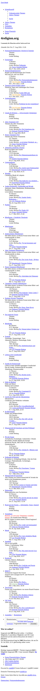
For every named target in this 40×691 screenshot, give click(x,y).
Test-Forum (8, 587)
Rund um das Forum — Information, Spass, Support (22, 505)
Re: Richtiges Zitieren (26, 595)
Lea (13, 538)
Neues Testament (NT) (12, 135)
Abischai (15, 584)
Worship (7, 173)
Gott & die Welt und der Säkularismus (17, 397)
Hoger (14, 212)
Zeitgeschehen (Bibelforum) (14, 234)
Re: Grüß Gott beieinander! (28, 525)
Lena (13, 499)
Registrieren (18, 615)
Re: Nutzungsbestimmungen (28, 80)
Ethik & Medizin (10, 382)
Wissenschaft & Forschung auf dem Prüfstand (19, 428)
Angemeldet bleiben (20, 624)
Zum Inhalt (4, 2)
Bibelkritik (8, 323)
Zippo (14, 144)
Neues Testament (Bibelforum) (15, 267)
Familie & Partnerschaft (12, 364)
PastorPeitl (15, 183)
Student (14, 159)
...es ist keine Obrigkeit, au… (28, 142)
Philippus (15, 309)
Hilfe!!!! (7, 571)
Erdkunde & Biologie (12, 457)
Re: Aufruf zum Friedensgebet (29, 168)
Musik (7, 530)
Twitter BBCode (24, 93)
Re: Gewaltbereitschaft (26, 406)
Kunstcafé (8, 558)
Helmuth (15, 131)
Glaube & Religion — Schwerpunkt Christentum (21, 113)
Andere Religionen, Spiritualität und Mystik (19, 186)
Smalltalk (8, 541)
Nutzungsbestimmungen (13, 71)
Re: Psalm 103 (24, 210)
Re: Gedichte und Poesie (27, 565)
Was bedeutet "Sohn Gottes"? (28, 293)
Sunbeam (15, 472)
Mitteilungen (9, 226)
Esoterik (7, 336)
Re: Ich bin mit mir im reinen (28, 498)
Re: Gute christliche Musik (27, 536)
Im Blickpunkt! (10, 411)
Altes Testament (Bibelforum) (14, 250)
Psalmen (7, 205)
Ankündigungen (10, 98)
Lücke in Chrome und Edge (28, 485)
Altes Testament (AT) (12, 122)
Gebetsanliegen (10, 162)
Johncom (15, 527)
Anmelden (8, 615)
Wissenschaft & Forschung (13, 475)
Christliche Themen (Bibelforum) (15, 283)
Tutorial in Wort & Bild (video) (15, 85)
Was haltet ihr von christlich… (29, 181)
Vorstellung (8, 514)
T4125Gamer (16, 82)
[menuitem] (17, 13)
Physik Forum (9, 437)
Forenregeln (9, 60)
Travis (14, 67)
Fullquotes (22, 65)
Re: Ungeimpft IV (25, 391)
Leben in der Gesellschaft (13, 355)
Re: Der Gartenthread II (26, 608)
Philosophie (9, 490)
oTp (13, 201)
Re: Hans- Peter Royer (26, 307)
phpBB (11, 668)
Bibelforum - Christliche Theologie (16, 217)
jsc (13, 393)
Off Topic (8, 600)
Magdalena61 (16, 170)
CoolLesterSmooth (18, 408)
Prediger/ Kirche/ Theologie (14, 298)
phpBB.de (23, 671)
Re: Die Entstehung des (26, 129)
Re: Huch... (23, 582)
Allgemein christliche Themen (14, 148)
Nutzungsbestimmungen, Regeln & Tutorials (19, 51)
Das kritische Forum (11, 314)
